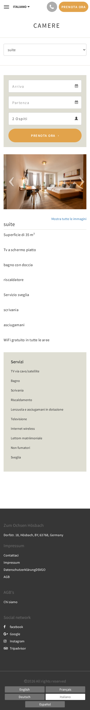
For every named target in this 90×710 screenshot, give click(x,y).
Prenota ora (43, 135)
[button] (10, 181)
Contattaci (11, 555)
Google (15, 634)
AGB (7, 577)
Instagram (17, 641)
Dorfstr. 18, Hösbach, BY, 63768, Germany (33, 535)
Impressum (12, 562)
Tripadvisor (18, 648)
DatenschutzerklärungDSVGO (24, 569)
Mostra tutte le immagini (68, 219)
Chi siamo (11, 602)
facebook (16, 627)
